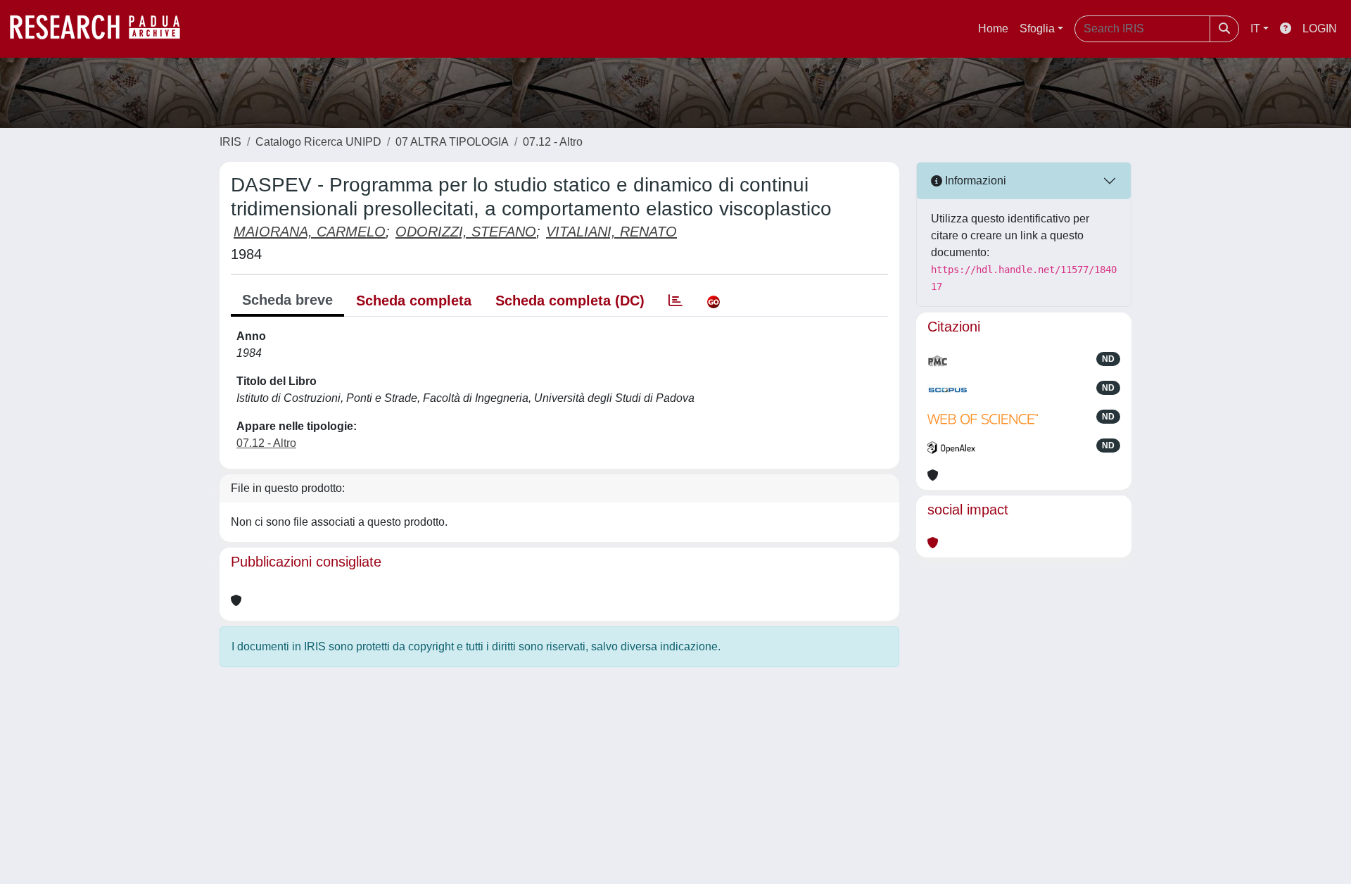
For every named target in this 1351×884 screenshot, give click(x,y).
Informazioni (974, 181)
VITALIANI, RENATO (611, 231)
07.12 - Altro (553, 142)
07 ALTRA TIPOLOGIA (452, 142)
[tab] (675, 300)
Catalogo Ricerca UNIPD (318, 142)
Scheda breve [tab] (287, 300)
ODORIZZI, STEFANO (465, 231)
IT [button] (1255, 28)
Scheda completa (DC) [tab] (570, 300)
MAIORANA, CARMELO (310, 231)
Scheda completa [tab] (413, 300)
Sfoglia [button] (1037, 28)
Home (993, 28)
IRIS (230, 142)
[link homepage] (102, 28)
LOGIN (1319, 28)
